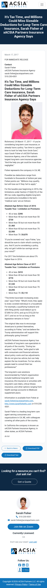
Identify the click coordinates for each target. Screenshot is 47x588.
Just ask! (33, 542)
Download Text (12, 455)
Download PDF (34, 448)
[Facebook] (20, 565)
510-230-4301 (25, 517)
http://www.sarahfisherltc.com (18, 404)
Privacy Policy (21, 584)
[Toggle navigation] (41, 4)
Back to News (12, 448)
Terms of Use (35, 584)
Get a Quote (24, 481)
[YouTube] (27, 565)
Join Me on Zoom (23, 526)
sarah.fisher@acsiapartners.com (19, 401)
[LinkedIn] (23, 565)
